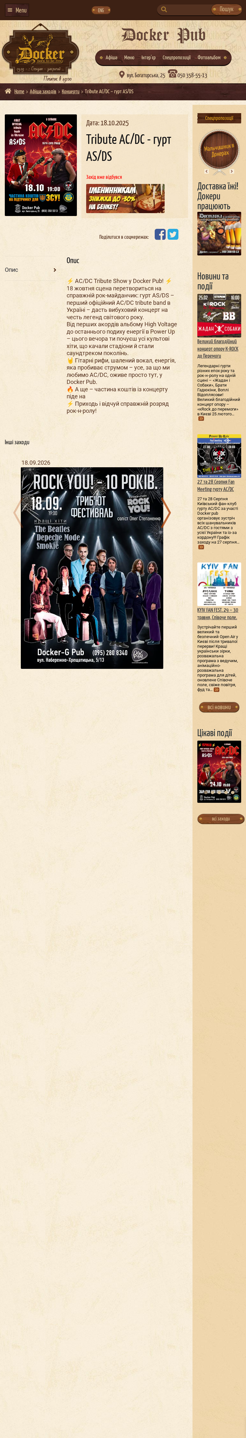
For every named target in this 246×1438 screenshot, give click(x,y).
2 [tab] (212, 792)
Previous (206, 171)
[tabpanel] (219, 772)
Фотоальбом (209, 58)
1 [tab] (206, 792)
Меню (129, 58)
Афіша (111, 58)
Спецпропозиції (177, 58)
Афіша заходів (43, 92)
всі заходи (221, 819)
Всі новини (219, 707)
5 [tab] (232, 792)
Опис (11, 269)
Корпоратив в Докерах (219, 150)
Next (232, 171)
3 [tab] (219, 792)
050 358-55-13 (192, 76)
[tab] (30, 270)
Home (19, 92)
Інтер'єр (149, 58)
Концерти (70, 92)
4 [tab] (226, 792)
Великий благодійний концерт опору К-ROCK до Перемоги (217, 349)
